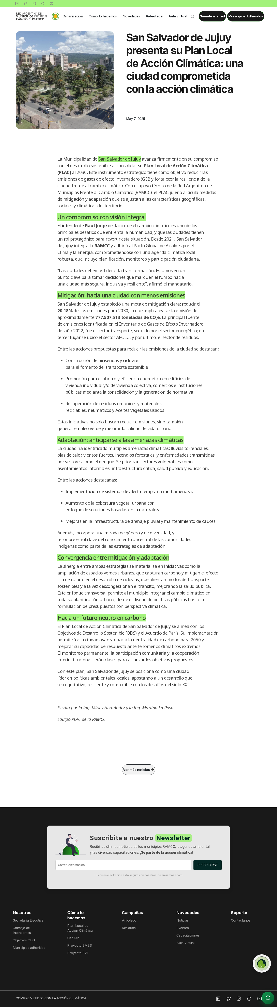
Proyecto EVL (78, 953)
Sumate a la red (212, 16)
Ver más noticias (137, 770)
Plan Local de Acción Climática (80, 928)
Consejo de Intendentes (22, 930)
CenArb (73, 938)
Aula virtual (178, 16)
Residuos (129, 928)
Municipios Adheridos (245, 16)
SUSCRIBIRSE (208, 865)
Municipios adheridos (29, 948)
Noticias (182, 920)
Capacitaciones (188, 935)
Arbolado (129, 920)
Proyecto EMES (79, 945)
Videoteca (154, 16)
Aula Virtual (185, 943)
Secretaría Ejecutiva (28, 920)
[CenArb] (262, 963)
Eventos (182, 928)
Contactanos (240, 920)
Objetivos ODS (24, 940)
